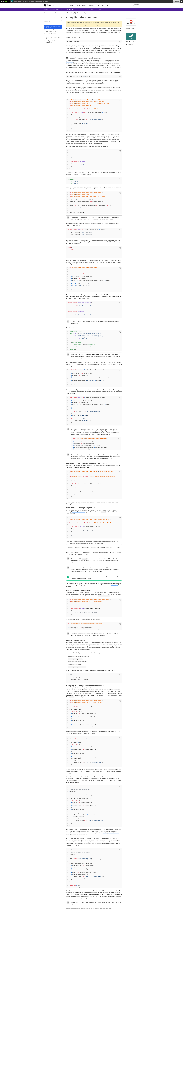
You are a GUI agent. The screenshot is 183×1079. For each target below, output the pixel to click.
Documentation (53, 13)
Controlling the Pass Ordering (75, 640)
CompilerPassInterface (78, 512)
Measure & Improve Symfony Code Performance (130, 28)
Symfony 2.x (98, 22)
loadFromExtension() (100, 434)
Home (45, 13)
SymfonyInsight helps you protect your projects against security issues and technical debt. (30, 1)
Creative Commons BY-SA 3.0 (101, 908)
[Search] (181, 1)
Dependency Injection (73, 13)
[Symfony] (55, 5)
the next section (98, 543)
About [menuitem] (72, 5)
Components (62, 13)
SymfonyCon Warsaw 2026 (51, 10)
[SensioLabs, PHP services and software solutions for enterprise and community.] (136, 6)
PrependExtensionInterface (81, 467)
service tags (114, 585)
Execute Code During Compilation (50, 34)
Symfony (4, 1)
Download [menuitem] (105, 5)
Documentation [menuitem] (81, 5)
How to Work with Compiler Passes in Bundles (83, 635)
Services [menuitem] (91, 5)
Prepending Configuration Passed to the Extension (51, 30)
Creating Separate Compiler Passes (53, 37)
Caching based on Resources (111, 833)
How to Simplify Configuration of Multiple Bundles (91, 502)
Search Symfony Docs (51, 17)
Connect (177, 1)
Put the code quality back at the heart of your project (131, 43)
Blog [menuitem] (98, 5)
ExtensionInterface (90, 72)
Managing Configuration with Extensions (52, 26)
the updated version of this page (79, 25)
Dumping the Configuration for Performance (52, 41)
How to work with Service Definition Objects (93, 83)
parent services (108, 32)
